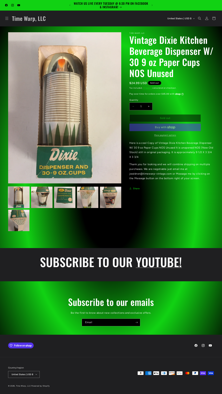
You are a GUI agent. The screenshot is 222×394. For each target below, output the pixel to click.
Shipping (147, 88)
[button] (6, 18)
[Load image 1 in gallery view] (18, 197)
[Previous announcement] (69, 5)
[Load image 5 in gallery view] (110, 197)
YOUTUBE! (159, 262)
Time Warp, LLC (23, 386)
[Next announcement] (152, 5)
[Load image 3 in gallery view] (64, 197)
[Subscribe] (136, 322)
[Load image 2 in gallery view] (41, 197)
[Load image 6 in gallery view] (18, 220)
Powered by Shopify (40, 386)
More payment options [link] (165, 135)
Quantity (133, 100)
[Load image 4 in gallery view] (87, 197)
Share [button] (136, 188)
